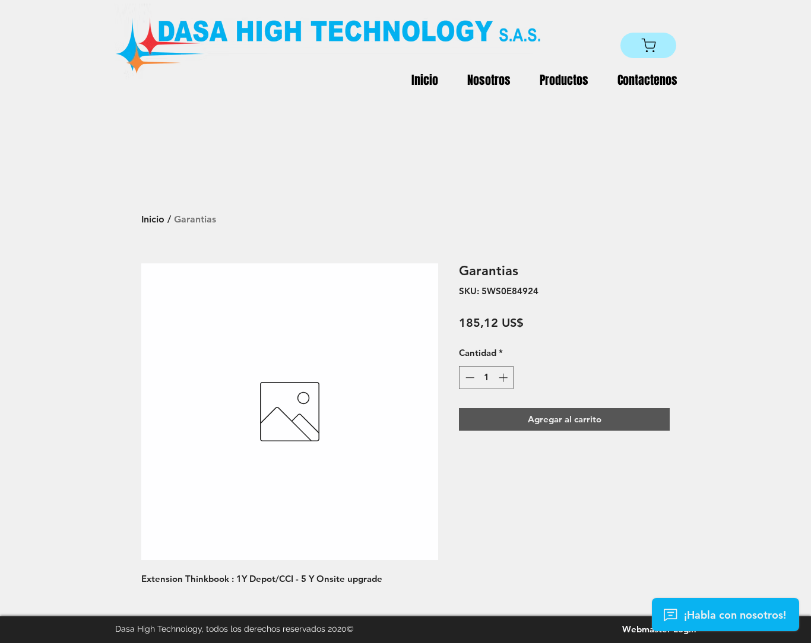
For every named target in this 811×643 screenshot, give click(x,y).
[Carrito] (648, 45)
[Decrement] (469, 378)
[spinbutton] (486, 378)
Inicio (152, 219)
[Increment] (504, 378)
